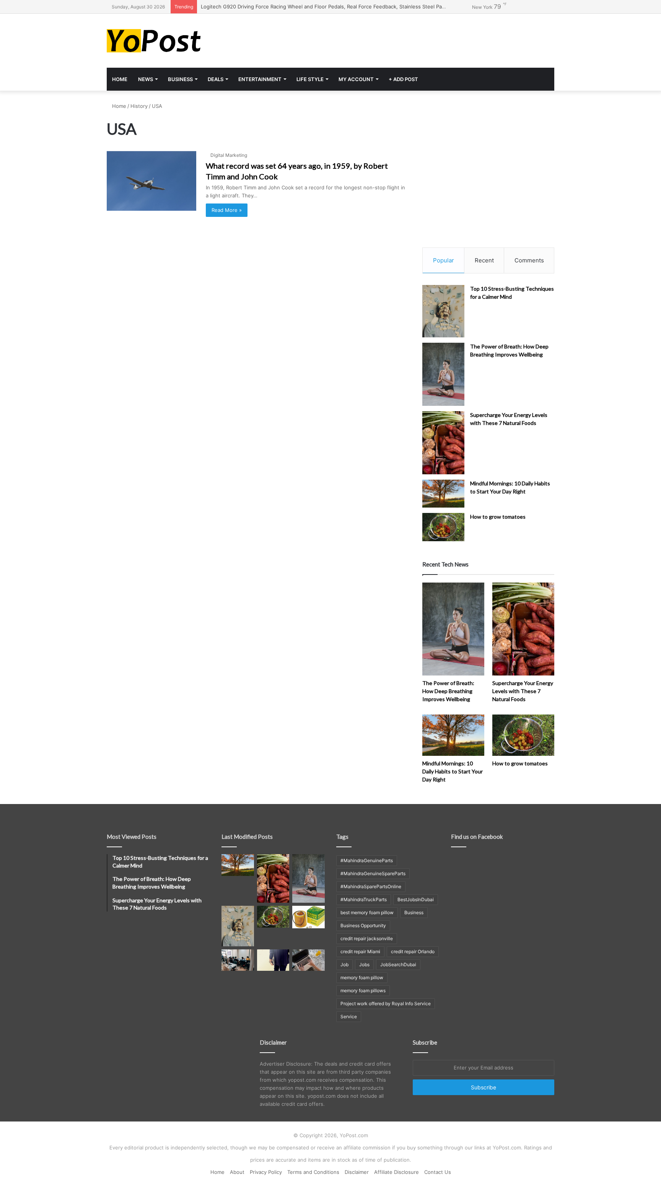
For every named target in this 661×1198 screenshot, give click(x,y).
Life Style (310, 79)
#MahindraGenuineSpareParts (372, 873)
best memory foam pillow (367, 912)
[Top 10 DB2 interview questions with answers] (237, 960)
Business (180, 79)
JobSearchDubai (398, 964)
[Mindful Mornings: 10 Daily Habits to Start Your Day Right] (443, 494)
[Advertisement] (407, 38)
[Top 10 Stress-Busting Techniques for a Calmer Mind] (443, 311)
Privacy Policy (266, 1172)
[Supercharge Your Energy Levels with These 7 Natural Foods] (443, 442)
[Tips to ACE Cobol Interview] (308, 960)
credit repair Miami (360, 951)
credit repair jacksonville (366, 938)
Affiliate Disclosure (396, 1172)
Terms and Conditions (313, 1172)
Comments (529, 260)
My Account (356, 79)
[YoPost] (177, 40)
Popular (443, 260)
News (145, 79)
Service (348, 1016)
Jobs (364, 964)
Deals (215, 79)
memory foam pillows (363, 990)
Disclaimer (357, 1172)
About (237, 1172)
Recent (484, 260)
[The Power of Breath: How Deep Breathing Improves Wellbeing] (443, 374)
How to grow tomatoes (498, 516)
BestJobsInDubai (415, 899)
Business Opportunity (363, 925)
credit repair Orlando (413, 951)
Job (344, 964)
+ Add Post (403, 79)
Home (119, 79)
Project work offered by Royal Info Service (385, 1003)
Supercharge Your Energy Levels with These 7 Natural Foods (522, 691)
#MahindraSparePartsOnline (370, 886)
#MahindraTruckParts (363, 899)
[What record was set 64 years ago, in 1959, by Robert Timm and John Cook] (151, 181)
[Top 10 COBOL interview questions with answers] (273, 960)
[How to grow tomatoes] (443, 527)
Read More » (227, 210)
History (139, 106)
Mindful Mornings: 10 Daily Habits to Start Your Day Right (452, 771)
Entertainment (260, 79)
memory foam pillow (361, 977)
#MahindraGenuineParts (366, 860)
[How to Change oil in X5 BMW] (308, 917)
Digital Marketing (228, 155)
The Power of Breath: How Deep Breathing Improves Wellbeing (448, 691)
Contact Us (437, 1172)
